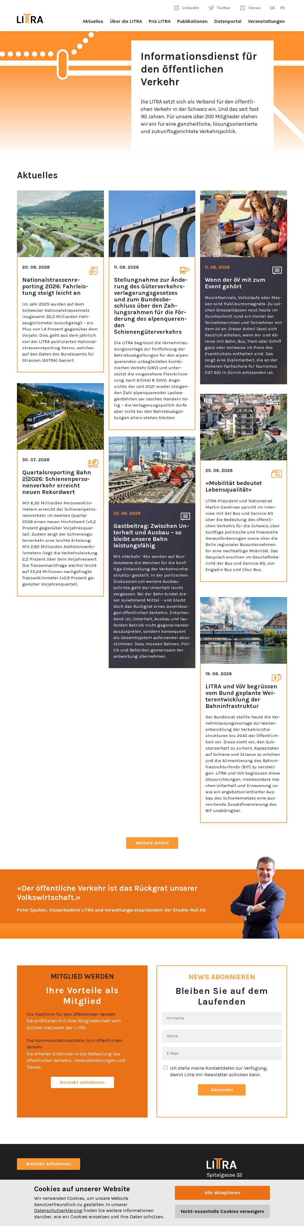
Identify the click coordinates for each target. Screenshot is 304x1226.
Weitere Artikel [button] (152, 843)
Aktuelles (93, 21)
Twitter (224, 7)
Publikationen (192, 21)
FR (282, 7)
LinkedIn (190, 7)
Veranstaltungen (266, 21)
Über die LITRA (126, 21)
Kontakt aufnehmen (82, 1082)
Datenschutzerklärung (58, 1210)
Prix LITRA (160, 21)
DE (272, 7)
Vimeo (254, 7)
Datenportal (227, 21)
